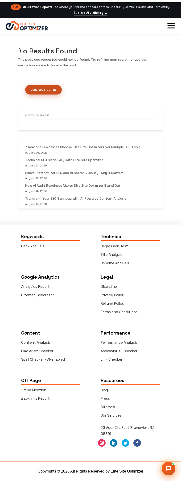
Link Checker (111, 359)
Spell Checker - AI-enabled (43, 359)
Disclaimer (109, 286)
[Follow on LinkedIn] (113, 443)
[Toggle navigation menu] (171, 26)
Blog (104, 390)
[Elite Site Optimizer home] (27, 26)
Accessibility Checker (119, 351)
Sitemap (108, 407)
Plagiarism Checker (37, 351)
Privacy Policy (112, 295)
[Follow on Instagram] (102, 443)
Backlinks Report (35, 398)
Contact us (41, 90)
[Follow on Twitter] (125, 443)
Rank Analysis (32, 246)
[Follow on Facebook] (137, 443)
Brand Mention (33, 390)
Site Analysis (112, 254)
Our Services (111, 415)
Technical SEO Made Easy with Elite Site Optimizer (64, 160)
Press (105, 398)
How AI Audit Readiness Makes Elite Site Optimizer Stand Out (72, 185)
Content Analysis (36, 342)
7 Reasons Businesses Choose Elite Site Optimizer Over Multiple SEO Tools (82, 147)
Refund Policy (112, 303)
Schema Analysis (115, 263)
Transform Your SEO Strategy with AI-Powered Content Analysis (75, 198)
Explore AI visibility (90, 13)
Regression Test (114, 246)
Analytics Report (35, 286)
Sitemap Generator (37, 295)
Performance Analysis (119, 342)
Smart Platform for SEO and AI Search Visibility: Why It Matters (74, 173)
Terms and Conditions (119, 312)
